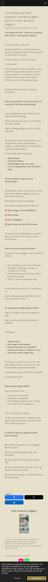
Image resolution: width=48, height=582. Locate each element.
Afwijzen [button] (17, 578)
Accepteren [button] (36, 578)
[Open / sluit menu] (2, 3)
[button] (41, 516)
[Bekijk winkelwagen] (45, 3)
